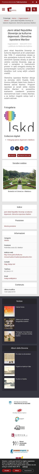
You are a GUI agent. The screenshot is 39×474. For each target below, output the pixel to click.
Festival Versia (20, 307)
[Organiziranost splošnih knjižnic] (20, 411)
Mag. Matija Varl (9, 264)
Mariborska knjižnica (25, 46)
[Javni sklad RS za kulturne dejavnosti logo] (19, 121)
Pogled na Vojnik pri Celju (23, 366)
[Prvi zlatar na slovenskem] (9, 358)
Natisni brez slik (24, 155)
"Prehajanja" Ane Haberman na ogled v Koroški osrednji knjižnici (24, 334)
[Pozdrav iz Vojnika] (9, 383)
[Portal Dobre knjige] (19, 451)
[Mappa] (28, 9)
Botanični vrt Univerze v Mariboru (19, 191)
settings (25, 467)
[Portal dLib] (19, 427)
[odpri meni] (3, 9)
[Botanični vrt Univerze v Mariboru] (19, 178)
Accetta (7, 470)
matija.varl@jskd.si (10, 278)
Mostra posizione (10, 226)
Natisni (12, 155)
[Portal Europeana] (19, 419)
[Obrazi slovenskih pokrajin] (19, 443)
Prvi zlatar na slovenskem (23, 354)
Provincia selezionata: (14, 2)
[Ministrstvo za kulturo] (19, 403)
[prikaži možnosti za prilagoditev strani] (33, 2)
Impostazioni (28, 470)
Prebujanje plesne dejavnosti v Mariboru (20, 140)
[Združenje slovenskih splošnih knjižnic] (19, 435)
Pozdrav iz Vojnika (21, 379)
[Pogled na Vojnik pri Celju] (9, 371)
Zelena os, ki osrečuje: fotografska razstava (22, 320)
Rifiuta (17, 470)
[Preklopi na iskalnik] (34, 9)
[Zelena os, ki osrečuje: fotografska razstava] (9, 324)
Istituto (6, 240)
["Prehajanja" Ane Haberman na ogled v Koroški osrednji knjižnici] (9, 336)
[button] (30, 184)
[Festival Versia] (9, 311)
